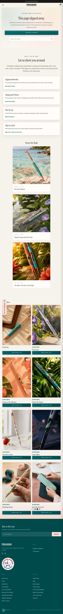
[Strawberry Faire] (16, 430)
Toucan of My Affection (9, 402)
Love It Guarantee (6, 589)
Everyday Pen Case (38, 507)
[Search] (52, 39)
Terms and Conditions (38, 589)
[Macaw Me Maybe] (46, 377)
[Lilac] (35, 509)
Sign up (56, 534)
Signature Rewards (7, 598)
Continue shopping (31, 32)
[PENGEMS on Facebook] (5, 553)
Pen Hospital (5, 587)
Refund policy (36, 584)
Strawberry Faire (7, 455)
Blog (34, 581)
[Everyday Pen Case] (46, 482)
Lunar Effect (36, 455)
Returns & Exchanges (7, 592)
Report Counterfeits (38, 592)
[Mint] (33, 509)
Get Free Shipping (4, 308)
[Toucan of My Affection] (16, 377)
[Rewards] (4, 610)
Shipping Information (7, 595)
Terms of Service (37, 595)
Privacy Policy (36, 587)
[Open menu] (2, 5)
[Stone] (39, 509)
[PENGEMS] (31, 5)
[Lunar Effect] (46, 430)
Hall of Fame (36, 578)
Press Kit (35, 598)
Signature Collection (38, 548)
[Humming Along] (16, 482)
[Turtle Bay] (16, 325)
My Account (5, 578)
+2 (41, 509)
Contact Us (5, 584)
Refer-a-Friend (5, 601)
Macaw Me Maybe (37, 402)
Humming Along (7, 507)
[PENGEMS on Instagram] (2, 553)
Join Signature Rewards (31, 1)
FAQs (3, 581)
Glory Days (35, 350)
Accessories (36, 551)
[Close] (4, 300)
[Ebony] (37, 509)
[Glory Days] (46, 325)
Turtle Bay (5, 347)
